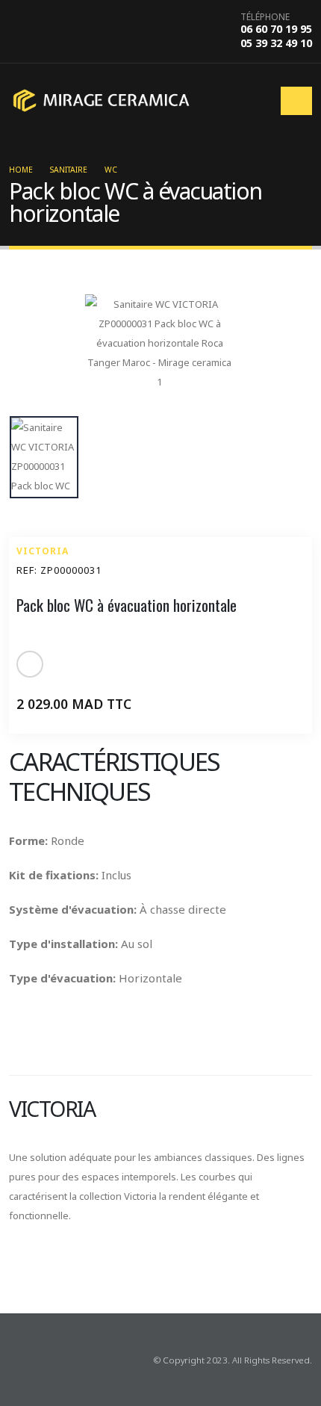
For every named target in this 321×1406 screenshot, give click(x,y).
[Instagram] (43, 1359)
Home (21, 169)
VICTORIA (42, 551)
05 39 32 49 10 (276, 43)
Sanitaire (68, 169)
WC (111, 169)
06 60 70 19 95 (276, 29)
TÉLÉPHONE (265, 17)
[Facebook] (19, 1359)
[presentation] (16, 1266)
